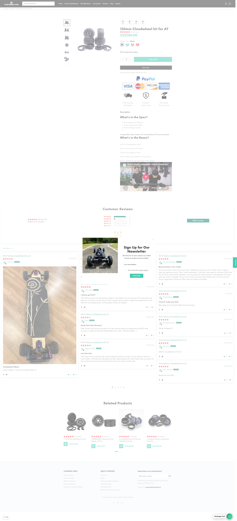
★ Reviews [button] (235, 262)
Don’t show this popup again (138, 270)
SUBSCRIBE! (136, 276)
